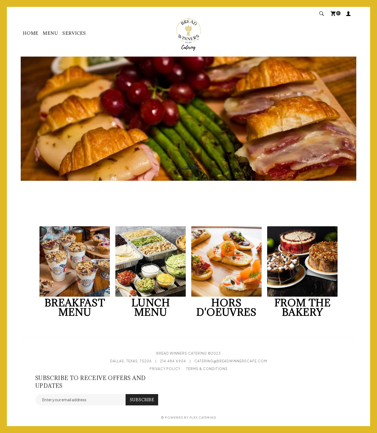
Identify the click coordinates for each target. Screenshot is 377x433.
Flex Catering (203, 417)
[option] (188, 119)
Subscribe (142, 399)
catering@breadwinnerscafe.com (230, 361)
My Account (349, 14)
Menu (50, 33)
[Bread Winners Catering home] (188, 33)
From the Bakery (302, 307)
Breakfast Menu (74, 307)
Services (74, 33)
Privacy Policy (165, 369)
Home (30, 33)
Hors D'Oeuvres (226, 307)
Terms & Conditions (207, 369)
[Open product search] (322, 14)
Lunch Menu (150, 307)
